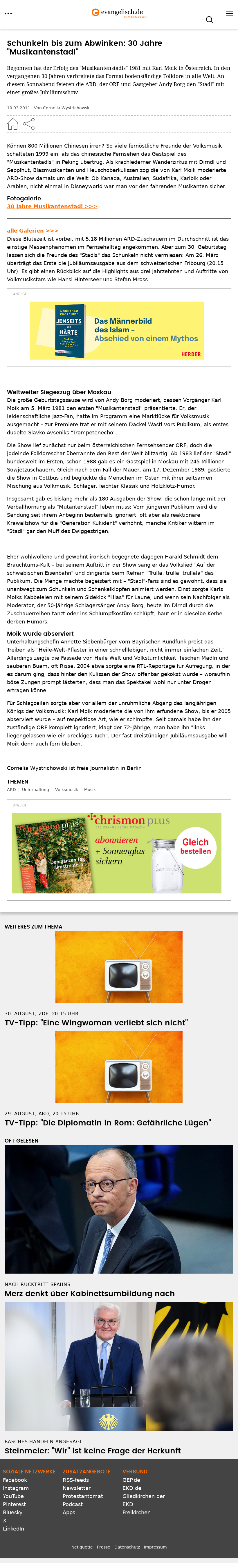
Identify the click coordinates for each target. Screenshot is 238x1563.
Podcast (73, 1504)
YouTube (13, 1496)
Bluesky (13, 1512)
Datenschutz (127, 1547)
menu (8, 13)
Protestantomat (83, 1496)
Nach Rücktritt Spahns (38, 1284)
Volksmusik (66, 789)
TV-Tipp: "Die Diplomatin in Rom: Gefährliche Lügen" (108, 1123)
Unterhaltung (35, 789)
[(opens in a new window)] (117, 331)
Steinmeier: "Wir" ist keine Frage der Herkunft (93, 1451)
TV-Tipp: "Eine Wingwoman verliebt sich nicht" (96, 1023)
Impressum (155, 1547)
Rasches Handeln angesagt (43, 1441)
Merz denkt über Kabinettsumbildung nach (90, 1294)
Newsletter (77, 1488)
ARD (11, 789)
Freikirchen (136, 1512)
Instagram (16, 1488)
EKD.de (131, 1488)
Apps (69, 1512)
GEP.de (131, 1480)
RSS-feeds (76, 1480)
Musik (90, 789)
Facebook (15, 1480)
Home (13, 124)
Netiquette (82, 1547)
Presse (103, 1547)
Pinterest (14, 1504)
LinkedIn (13, 1529)
